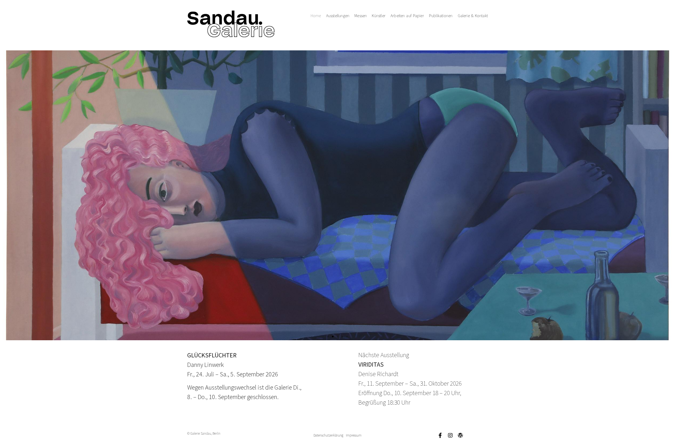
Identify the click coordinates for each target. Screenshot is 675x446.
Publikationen (441, 15)
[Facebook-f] (440, 435)
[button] (328, 336)
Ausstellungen (338, 15)
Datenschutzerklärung (328, 435)
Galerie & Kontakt (473, 15)
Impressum (353, 435)
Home (316, 15)
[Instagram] (450, 435)
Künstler (378, 15)
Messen (360, 15)
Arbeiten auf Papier (407, 15)
